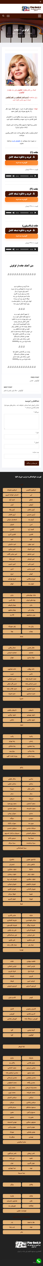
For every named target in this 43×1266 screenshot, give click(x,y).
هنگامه (31, 1206)
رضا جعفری (31, 746)
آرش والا (12, 510)
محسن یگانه (31, 1082)
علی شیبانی (31, 935)
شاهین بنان (31, 864)
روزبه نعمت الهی (12, 756)
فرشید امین (31, 981)
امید (12, 539)
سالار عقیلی (12, 779)
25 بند (12, 615)
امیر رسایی (12, 549)
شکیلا (31, 869)
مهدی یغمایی (31, 1132)
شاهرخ (12, 859)
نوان (12, 1163)
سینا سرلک (11, 843)
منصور (12, 1117)
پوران (31, 631)
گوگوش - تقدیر (34, 381)
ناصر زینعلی (31, 1153)
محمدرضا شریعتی (31, 1087)
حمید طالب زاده (12, 689)
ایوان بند (31, 584)
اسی (31, 524)
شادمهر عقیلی (31, 859)
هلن (31, 1201)
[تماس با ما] (38, 1261)
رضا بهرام (12, 741)
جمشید (31, 652)
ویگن (12, 1184)
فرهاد (12, 981)
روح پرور (12, 751)
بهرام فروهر (12, 605)
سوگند (12, 818)
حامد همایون (12, 669)
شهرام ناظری (12, 889)
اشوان (12, 524)
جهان (12, 657)
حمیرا (21, 698)
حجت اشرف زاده (31, 679)
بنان (31, 605)
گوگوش (31, 1035)
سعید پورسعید (11, 803)
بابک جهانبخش (31, 595)
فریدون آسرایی (31, 986)
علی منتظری (31, 940)
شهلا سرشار (12, 894)
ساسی (31, 779)
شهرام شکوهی (31, 884)
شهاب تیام (31, 874)
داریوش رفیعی (11, 710)
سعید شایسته (31, 808)
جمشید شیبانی (12, 652)
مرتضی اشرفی (11, 1097)
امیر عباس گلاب (12, 554)
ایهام (11, 584)
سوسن (31, 818)
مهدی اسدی (31, 1127)
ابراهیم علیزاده (12, 490)
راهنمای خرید (16, 141)
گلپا (12, 1030)
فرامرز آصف (31, 966)
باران (11, 595)
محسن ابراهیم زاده (12, 1073)
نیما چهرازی (12, 1168)
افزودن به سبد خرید (21, 163)
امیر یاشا (12, 559)
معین (12, 1112)
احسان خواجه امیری (12, 495)
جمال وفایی (12, 648)
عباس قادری (12, 915)
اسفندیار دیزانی (12, 519)
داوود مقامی (31, 720)
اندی (12, 569)
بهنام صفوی (12, 610)
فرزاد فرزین (12, 971)
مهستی (31, 1137)
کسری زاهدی (31, 1014)
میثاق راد (12, 1137)
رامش (31, 741)
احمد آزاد (12, 500)
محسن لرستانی (12, 1078)
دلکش (12, 720)
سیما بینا (31, 838)
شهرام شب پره (12, 879)
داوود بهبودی (31, 715)
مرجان (12, 1102)
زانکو (21, 767)
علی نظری (12, 940)
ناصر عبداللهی (12, 1153)
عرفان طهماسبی (31, 920)
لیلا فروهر (21, 1046)
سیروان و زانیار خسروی (12, 833)
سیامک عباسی (31, 828)
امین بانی (31, 564)
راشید (31, 736)
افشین (31, 534)
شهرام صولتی (12, 884)
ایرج (12, 574)
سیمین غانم (12, 838)
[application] (21, 176)
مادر (21, 1232)
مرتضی (31, 1097)
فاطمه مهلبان (31, 961)
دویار (21, 725)
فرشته (12, 976)
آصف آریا (31, 529)
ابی (31, 495)
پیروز (21, 636)
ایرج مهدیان (12, 579)
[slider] (9, 176)
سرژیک (31, 798)
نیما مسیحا (21, 1173)
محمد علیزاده (31, 1092)
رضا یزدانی (31, 751)
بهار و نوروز (31, 1222)
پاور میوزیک (12, 626)
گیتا (12, 1035)
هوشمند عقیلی (21, 1211)
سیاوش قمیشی (31, 833)
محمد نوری (11, 1092)
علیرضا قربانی (31, 930)
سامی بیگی (31, 789)
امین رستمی (31, 569)
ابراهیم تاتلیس (31, 490)
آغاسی (12, 529)
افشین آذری (12, 534)
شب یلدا (12, 1227)
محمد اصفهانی (12, 1082)
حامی (31, 674)
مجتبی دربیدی (31, 1068)
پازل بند (31, 626)
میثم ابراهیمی (21, 1142)
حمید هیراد (11, 694)
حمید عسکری (31, 694)
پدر (12, 1222)
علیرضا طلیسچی (12, 925)
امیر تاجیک (31, 549)
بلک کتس (12, 600)
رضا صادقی (12, 746)
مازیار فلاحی (31, 1063)
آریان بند (31, 519)
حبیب (12, 674)
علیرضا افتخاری (12, 920)
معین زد (31, 1117)
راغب (12, 736)
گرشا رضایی (31, 1030)
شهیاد (31, 899)
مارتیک (31, 1058)
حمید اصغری (31, 689)
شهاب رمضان (12, 874)
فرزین (31, 976)
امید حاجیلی (12, 544)
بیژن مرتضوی (31, 615)
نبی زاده (12, 1158)
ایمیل (36, 442)
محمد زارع (12, 1087)
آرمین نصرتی (31, 514)
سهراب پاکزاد (12, 823)
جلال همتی (31, 648)
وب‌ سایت (36, 452)
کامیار (12, 1009)
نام (37, 432)
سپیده (12, 789)
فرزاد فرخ (31, 971)
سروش (12, 798)
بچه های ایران (31, 600)
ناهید (31, 1158)
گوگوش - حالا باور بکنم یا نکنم (13, 391)
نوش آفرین (31, 1163)
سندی (31, 813)
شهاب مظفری (31, 879)
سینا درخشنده (31, 843)
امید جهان (31, 544)
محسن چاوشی (31, 1078)
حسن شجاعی (12, 679)
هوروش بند (12, 1206)
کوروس (12, 1014)
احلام (31, 500)
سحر (11, 794)
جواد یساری (31, 657)
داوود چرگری (12, 715)
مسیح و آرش (31, 1112)
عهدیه (21, 950)
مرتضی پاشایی (31, 1102)
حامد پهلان (31, 669)
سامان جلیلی (12, 784)
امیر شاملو (31, 554)
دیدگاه (36, 412)
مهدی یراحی (12, 1127)
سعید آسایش (31, 803)
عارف (31, 915)
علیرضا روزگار (31, 925)
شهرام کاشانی (31, 889)
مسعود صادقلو (31, 1107)
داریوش (31, 710)
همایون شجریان (12, 1201)
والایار (31, 1184)
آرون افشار (12, 514)
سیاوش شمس (12, 828)
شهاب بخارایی (12, 869)
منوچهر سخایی (31, 1122)
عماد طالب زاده (12, 945)
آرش (12, 505)
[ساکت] (14, 176)
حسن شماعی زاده (31, 684)
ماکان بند (12, 1063)
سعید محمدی (12, 808)
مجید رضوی (31, 1073)
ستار (31, 794)
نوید (31, 1168)
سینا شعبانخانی (21, 848)
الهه (31, 539)
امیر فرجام (31, 559)
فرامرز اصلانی (12, 966)
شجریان (12, 864)
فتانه (11, 961)
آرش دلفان (31, 510)
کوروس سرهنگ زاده (31, 1019)
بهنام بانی (31, 610)
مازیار (12, 1058)
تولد (31, 1227)
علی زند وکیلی (12, 930)
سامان (31, 784)
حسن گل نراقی (12, 684)
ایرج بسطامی (31, 579)
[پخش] (35, 176)
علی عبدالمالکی (12, 935)
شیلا (21, 904)
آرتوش (31, 505)
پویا (12, 631)
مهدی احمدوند (12, 1122)
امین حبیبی (12, 564)
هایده (12, 1196)
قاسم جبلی (12, 997)
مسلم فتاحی (12, 1107)
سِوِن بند (31, 823)
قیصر (31, 997)
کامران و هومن (31, 1009)
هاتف (31, 1196)
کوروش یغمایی (12, 1019)
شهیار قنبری (12, 899)
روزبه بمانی (31, 756)
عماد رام (31, 945)
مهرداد (12, 1132)
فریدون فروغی (12, 986)
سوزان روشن (12, 813)
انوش (31, 574)
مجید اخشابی (12, 1068)
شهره (31, 894)
